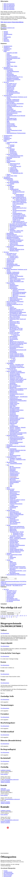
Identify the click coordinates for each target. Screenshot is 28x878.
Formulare (23, 584)
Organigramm (10, 70)
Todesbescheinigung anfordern (17, 356)
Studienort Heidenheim (21, 199)
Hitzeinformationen (14, 327)
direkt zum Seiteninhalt (9, 9)
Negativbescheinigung (15, 419)
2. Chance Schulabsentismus (14, 505)
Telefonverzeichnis (11, 86)
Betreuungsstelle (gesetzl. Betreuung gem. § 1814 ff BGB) (18, 315)
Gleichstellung (10, 109)
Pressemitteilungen (11, 62)
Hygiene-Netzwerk (11, 110)
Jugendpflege (13, 412)
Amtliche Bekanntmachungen (8, 581)
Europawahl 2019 (17, 166)
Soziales (8, 127)
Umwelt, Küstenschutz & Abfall (14, 130)
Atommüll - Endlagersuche (13, 99)
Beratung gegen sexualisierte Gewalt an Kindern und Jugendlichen (18, 389)
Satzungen (12, 150)
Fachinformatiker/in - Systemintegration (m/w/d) (19, 214)
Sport (11, 509)
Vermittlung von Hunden (15, 458)
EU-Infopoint (10, 94)
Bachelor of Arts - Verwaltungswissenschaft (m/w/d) (18, 192)
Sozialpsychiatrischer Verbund (17, 355)
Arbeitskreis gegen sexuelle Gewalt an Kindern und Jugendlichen (18, 380)
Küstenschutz (13, 557)
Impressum (6, 39)
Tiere (11, 485)
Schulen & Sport (10, 123)
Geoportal (12, 146)
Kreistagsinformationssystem (13, 58)
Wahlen (8, 63)
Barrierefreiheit (10, 74)
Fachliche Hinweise (14, 541)
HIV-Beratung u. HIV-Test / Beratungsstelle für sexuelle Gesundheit (16, 330)
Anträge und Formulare (15, 280)
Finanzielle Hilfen (14, 542)
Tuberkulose (12, 360)
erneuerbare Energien (15, 473)
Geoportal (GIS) (10, 87)
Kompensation (13, 477)
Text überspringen (5, 633)
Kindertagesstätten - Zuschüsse (17, 418)
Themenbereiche (7, 95)
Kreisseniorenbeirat (14, 511)
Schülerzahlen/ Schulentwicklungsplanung (16, 503)
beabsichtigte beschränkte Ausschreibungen (16, 242)
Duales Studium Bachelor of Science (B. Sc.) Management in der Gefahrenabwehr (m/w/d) (20, 203)
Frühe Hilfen (13, 406)
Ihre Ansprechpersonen (15, 467)
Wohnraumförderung (14, 300)
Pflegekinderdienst (14, 420)
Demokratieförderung (15, 491)
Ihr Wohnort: (4, 614)
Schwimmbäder (13, 352)
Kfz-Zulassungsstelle (8, 873)
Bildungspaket (13, 529)
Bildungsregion (13, 391)
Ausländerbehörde (8, 872)
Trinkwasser (12, 357)
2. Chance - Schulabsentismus (14, 425)
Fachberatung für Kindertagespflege (18, 400)
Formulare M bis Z (14, 257)
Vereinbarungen (13, 153)
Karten (8, 54)
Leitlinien (12, 452)
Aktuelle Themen (14, 274)
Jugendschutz (13, 414)
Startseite (6, 31)
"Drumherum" (13, 228)
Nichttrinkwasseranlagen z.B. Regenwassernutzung (16, 345)
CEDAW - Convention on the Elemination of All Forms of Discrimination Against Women (17, 366)
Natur (8, 121)
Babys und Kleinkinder (15, 386)
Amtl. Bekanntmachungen (13, 71)
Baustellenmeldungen (12, 75)
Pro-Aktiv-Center (14, 422)
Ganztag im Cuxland (11, 105)
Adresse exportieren (5, 782)
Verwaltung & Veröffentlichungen (8, 68)
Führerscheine (13, 562)
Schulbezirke (13, 498)
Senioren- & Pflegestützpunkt (16, 514)
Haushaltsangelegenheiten (13, 78)
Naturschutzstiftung (14, 482)
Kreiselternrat (13, 507)
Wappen (8, 64)
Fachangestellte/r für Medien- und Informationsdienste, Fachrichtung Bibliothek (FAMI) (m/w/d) (19, 218)
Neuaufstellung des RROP (19, 293)
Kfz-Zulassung (13, 564)
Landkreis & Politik (6, 50)
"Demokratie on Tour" (18, 533)
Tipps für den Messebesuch (16, 226)
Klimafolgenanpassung (12, 113)
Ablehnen (3, 24)
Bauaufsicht (12, 284)
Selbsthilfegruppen (14, 546)
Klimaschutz (9, 114)
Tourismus (9, 129)
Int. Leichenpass (13, 337)
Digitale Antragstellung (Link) (17, 281)
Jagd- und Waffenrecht (15, 522)
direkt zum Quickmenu (9, 3)
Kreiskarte (12, 145)
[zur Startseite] (7, 27)
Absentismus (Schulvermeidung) (17, 372)
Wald (11, 486)
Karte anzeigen (4, 774)
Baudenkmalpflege (14, 285)
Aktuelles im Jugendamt (15, 376)
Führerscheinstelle (8, 874)
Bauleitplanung (13, 286)
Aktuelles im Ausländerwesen (7, 48)
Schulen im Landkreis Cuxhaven (17, 499)
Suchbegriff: (3, 611)
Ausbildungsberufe (14, 189)
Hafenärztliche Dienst (15, 323)
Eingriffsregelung (14, 471)
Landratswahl (13, 167)
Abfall (11, 556)
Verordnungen (13, 151)
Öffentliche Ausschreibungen (13, 79)
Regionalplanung (14, 288)
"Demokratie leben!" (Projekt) (17, 531)
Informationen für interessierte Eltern (18, 225)
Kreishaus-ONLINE (19, 581)
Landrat (8, 60)
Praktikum (12, 229)
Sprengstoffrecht (13, 523)
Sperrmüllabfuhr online (12, 91)
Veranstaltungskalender (15, 455)
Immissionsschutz (14, 297)
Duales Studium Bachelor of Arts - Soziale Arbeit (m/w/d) (19, 197)
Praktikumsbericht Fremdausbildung (20, 195)
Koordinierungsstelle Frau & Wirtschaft (16, 115)
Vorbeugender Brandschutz (16, 299)
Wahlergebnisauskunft (15, 163)
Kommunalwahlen (14, 170)
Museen (11, 454)
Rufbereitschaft (13, 423)
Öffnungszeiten (7, 37)
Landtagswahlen (13, 169)
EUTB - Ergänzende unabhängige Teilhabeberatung (18, 539)
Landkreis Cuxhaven (5, 770)
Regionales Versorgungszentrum (17, 545)
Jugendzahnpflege (14, 339)
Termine (11, 187)
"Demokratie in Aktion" (18, 534)
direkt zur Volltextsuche (9, 5)
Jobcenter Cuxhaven (14, 544)
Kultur (8, 117)
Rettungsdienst (13, 521)
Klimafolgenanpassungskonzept (17, 438)
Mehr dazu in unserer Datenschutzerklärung (12, 22)
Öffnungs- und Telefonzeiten (16, 276)
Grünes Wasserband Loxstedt (16, 436)
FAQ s (14, 359)
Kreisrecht (9, 55)
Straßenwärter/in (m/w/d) (18, 221)
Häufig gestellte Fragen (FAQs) (17, 278)
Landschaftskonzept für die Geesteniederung (16, 440)
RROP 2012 (15, 294)
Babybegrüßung (13, 384)
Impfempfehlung (13, 336)
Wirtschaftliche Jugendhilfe (16, 434)
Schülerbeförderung (14, 501)
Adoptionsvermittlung (15, 373)
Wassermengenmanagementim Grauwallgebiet (16, 442)
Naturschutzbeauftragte (15, 481)
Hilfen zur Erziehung (14, 407)
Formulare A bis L (14, 256)
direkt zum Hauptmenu (9, 6)
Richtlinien (12, 149)
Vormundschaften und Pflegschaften (18, 432)
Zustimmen (3, 26)
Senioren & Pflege (11, 125)
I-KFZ (5, 35)
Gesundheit (9, 107)
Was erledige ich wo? (12, 83)
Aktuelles (6, 33)
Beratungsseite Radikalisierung (17, 526)
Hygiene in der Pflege (15, 332)
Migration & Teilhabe (12, 119)
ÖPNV (8, 122)
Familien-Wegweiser (14, 403)
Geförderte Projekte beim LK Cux (15, 76)
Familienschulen (13, 402)
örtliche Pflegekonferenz (15, 513)
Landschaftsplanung (14, 478)
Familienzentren (13, 404)
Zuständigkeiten (13, 277)
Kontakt (5, 38)
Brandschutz (12, 518)
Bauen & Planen (10, 102)
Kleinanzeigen (10, 90)
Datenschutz (6, 41)
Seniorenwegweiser (14, 515)
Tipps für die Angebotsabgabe (17, 245)
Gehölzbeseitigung (14, 474)
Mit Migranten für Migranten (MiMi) (18, 343)
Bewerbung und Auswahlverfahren (18, 224)
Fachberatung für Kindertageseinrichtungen (16, 398)
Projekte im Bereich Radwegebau (17, 566)
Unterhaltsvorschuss (14, 431)
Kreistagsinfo (11, 584)
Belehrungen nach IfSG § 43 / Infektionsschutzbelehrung (17, 310)
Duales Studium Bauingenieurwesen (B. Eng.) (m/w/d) (20, 208)
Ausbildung (9, 72)
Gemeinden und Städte (12, 52)
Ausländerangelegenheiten (13, 101)
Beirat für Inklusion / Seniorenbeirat (15, 103)
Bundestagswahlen (14, 171)
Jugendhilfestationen (14, 411)
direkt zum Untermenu (9, 7)
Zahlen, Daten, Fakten (12, 66)
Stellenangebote (10, 80)
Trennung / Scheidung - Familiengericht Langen (15, 429)
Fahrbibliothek (13, 448)
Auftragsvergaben (14, 244)
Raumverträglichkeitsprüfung (19, 292)
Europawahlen (13, 165)
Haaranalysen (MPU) (15, 321)
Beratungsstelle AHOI (15, 375)
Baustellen (5, 584)
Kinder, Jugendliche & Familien (14, 111)
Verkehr (8, 131)
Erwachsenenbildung (14, 494)
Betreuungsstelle (7, 876)
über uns (12, 466)
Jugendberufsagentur (14, 408)
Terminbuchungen (8, 34)
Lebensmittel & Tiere (12, 118)
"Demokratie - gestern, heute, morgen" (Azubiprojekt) (16, 231)
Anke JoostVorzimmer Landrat (5, 789)
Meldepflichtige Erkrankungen (17, 341)
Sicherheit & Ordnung (12, 126)
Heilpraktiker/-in (13, 325)
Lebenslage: (3, 612)
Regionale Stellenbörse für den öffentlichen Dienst (17, 250)
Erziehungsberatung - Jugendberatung (18, 396)
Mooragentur (13, 479)
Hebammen (12, 324)
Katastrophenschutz (14, 519)
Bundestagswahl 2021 (18, 173)
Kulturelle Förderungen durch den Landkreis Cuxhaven (18, 451)
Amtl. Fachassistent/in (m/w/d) (20, 222)
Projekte (11, 483)
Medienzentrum (13, 497)
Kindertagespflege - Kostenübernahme (14, 416)
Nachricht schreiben (5, 780)
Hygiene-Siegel (16, 335)
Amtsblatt (12, 183)
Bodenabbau (13, 470)
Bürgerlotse (9, 59)
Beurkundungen (13, 392)
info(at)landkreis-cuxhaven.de (11, 779)
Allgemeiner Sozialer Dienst (16, 377)
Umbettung (12, 361)
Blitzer (11, 561)
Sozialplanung (13, 548)
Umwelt (11, 558)
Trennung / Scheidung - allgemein (18, 427)
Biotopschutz (13, 469)
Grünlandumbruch (14, 475)
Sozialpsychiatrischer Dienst (16, 353)
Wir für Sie (6, 82)
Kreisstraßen (12, 565)
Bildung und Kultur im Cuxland (17, 527)
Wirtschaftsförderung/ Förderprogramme (16, 133)
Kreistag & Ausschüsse (12, 56)
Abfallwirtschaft (10, 88)
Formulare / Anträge (11, 84)
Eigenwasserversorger (15, 317)
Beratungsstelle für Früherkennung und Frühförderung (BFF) (18, 313)
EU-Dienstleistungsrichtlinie (13, 92)
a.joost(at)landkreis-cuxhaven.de (12, 799)
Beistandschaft (13, 387)
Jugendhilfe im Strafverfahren (17, 410)
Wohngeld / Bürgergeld (15, 552)
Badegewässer (13, 308)
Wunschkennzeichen (14, 573)
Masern (11, 340)
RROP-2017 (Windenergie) (19, 296)
